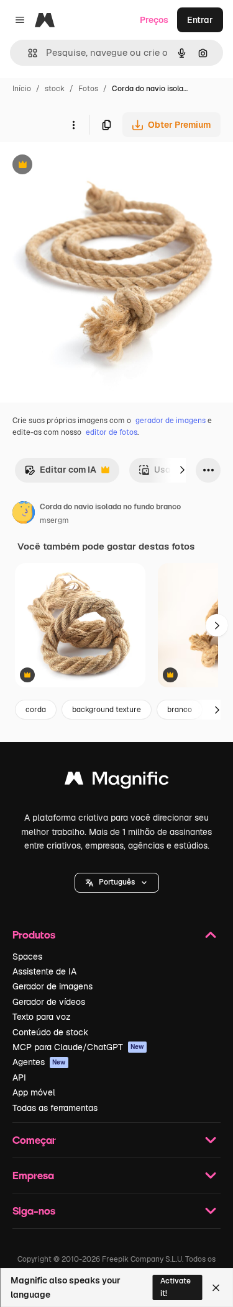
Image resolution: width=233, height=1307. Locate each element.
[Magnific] (117, 781)
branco (179, 710)
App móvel (33, 1092)
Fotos (88, 89)
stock (55, 89)
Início (21, 89)
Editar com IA (60, 473)
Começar (34, 1139)
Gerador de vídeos (48, 1001)
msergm (54, 520)
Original (79, 166)
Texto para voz (41, 1016)
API (19, 1077)
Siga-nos (33, 1210)
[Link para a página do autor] (23, 514)
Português (117, 882)
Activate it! (175, 1287)
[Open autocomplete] (28, 53)
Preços (154, 19)
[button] (117, 883)
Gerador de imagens (52, 986)
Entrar (200, 19)
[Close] (215, 1287)
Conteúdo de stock (50, 1032)
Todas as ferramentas (55, 1107)
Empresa (33, 1175)
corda (35, 710)
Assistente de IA (44, 971)
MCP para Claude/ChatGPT (78, 1047)
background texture (106, 710)
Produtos (33, 934)
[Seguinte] (182, 470)
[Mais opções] (73, 124)
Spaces (27, 956)
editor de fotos (111, 432)
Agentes (39, 1062)
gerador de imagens (170, 421)
